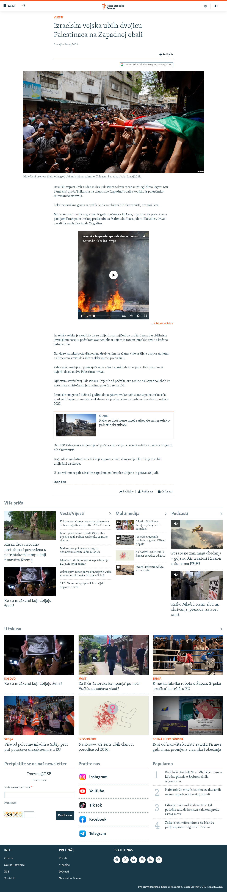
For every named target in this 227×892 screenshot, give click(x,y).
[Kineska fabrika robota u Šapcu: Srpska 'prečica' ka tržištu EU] (188, 655)
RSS (6, 871)
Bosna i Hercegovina (168, 739)
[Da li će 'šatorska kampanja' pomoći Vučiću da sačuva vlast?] (114, 655)
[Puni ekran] (145, 315)
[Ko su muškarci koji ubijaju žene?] (30, 581)
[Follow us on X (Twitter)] (125, 859)
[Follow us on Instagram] (142, 859)
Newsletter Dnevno (70, 878)
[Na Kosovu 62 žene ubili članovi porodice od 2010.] (125, 555)
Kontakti (9, 878)
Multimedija (128, 513)
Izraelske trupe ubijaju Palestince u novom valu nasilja (119, 236)
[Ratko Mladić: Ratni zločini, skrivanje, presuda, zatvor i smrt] (197, 585)
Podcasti (179, 513)
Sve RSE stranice (14, 865)
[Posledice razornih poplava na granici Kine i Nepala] (125, 540)
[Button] (166, 54)
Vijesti (58, 17)
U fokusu (12, 629)
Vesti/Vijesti (72, 513)
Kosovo (10, 679)
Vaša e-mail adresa (18, 787)
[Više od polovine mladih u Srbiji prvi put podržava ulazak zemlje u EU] (39, 715)
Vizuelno (64, 865)
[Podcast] (205, 6)
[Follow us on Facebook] (117, 859)
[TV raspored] (159, 859)
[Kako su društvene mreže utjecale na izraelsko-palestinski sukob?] (76, 425)
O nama (8, 858)
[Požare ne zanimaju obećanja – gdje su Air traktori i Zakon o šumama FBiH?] (197, 534)
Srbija (157, 679)
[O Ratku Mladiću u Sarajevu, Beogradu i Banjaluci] (125, 525)
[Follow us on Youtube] (133, 859)
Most (83, 679)
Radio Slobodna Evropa (102, 241)
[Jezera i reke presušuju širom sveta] (125, 570)
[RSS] (150, 859)
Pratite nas (65, 815)
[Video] (216, 6)
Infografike (87, 739)
